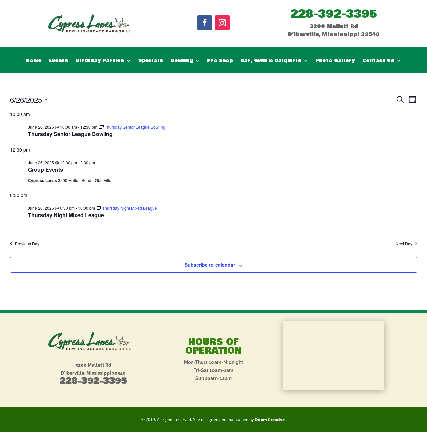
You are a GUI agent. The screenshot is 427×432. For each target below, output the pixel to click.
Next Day (404, 243)
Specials (150, 61)
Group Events (45, 169)
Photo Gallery (335, 61)
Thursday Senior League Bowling (70, 134)
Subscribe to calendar (210, 264)
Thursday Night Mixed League (66, 215)
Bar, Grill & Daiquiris (271, 61)
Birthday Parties (100, 61)
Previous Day (27, 243)
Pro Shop (220, 61)
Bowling (182, 61)
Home (33, 61)
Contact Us (378, 61)
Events (58, 61)
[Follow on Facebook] (204, 22)
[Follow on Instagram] (222, 22)
